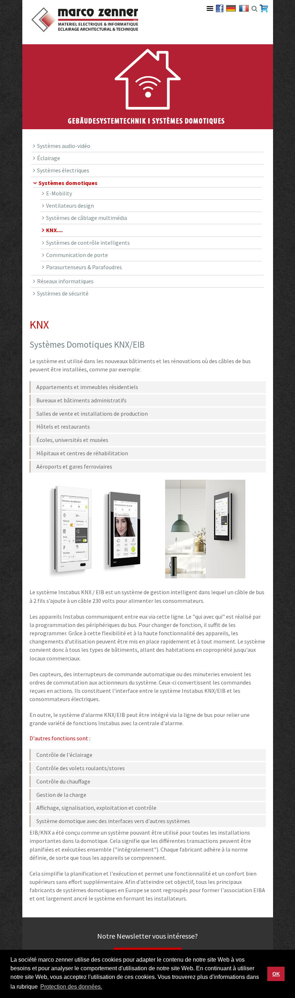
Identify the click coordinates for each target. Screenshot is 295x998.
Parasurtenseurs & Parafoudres (84, 267)
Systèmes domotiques (67, 182)
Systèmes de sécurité (62, 293)
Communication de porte (77, 254)
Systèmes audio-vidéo (63, 145)
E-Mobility (59, 193)
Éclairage (48, 158)
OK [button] (276, 974)
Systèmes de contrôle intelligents (88, 242)
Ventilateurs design (70, 205)
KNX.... (54, 230)
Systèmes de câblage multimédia (86, 217)
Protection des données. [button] (71, 987)
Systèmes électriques (63, 170)
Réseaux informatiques (65, 281)
